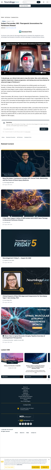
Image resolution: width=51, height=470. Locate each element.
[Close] (48, 459)
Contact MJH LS (25, 395)
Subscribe (43, 129)
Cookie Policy (19, 464)
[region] (25, 463)
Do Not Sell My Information (25, 396)
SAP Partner (7, 17)
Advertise (25, 393)
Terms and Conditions (25, 398)
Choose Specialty (24, 5)
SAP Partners (20, 137)
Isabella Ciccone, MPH (9, 260)
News (27, 432)
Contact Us (25, 391)
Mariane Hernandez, (8, 340)
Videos (3, 137)
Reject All (45, 467)
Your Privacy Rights (25, 401)
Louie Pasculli (7, 222)
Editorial (25, 390)
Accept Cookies (35, 467)
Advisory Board (25, 388)
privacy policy (27, 131)
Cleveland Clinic (27, 137)
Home (2, 17)
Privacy (25, 399)
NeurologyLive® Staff (9, 182)
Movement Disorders (10, 137)
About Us (25, 387)
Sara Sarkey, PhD (8, 300)
